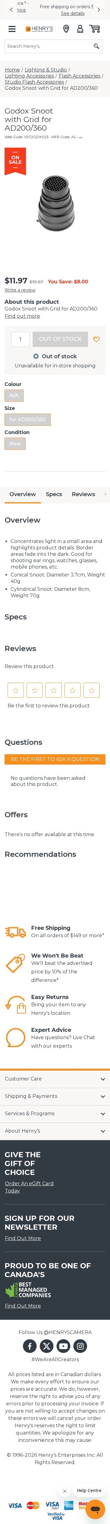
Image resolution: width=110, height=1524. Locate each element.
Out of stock (60, 334)
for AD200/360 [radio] (27, 415)
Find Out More (23, 1233)
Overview (22, 489)
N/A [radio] (14, 391)
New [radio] (15, 439)
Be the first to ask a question (55, 754)
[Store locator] (66, 24)
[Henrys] (39, 24)
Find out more (22, 311)
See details (55, 11)
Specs (54, 489)
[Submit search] (96, 41)
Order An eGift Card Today (29, 1182)
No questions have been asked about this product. (48, 776)
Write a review (20, 285)
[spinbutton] (20, 334)
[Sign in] (80, 24)
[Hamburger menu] (12, 24)
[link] (16, 927)
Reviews (83, 489)
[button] (11, 7)
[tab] (23, 490)
